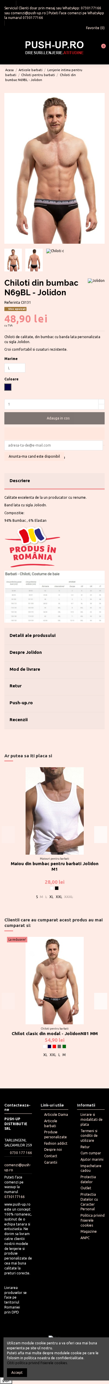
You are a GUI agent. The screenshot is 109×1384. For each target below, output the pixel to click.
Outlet (86, 1188)
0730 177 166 (21, 1153)
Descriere (20, 480)
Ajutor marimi (92, 1159)
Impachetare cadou (91, 1168)
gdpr (6, 1380)
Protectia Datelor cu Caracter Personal (89, 1201)
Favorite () (95, 28)
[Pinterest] (23, 451)
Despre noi (53, 1149)
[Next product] (102, 75)
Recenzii (19, 719)
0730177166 (91, 8)
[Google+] (18, 451)
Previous (8, 834)
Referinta (12, 302)
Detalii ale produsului (33, 635)
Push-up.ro (21, 702)
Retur (16, 685)
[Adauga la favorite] (54, 433)
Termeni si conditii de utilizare (89, 1136)
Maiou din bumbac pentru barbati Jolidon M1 (55, 866)
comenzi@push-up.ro (28, 13)
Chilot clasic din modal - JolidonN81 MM (55, 1033)
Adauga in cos (58, 418)
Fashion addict (55, 1143)
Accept (17, 1372)
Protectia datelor (88, 1179)
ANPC (85, 1238)
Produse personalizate (55, 1134)
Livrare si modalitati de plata (92, 1119)
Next (100, 834)
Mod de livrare (25, 669)
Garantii (50, 1162)
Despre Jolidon (26, 652)
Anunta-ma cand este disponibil (34, 456)
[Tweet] (12, 451)
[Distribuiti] (7, 451)
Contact (50, 1156)
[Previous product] (97, 75)
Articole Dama (56, 1114)
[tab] (54, 481)
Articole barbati (50, 1123)
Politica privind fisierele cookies (93, 1220)
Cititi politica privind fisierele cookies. (37, 1363)
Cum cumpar (91, 1153)
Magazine (89, 1231)
